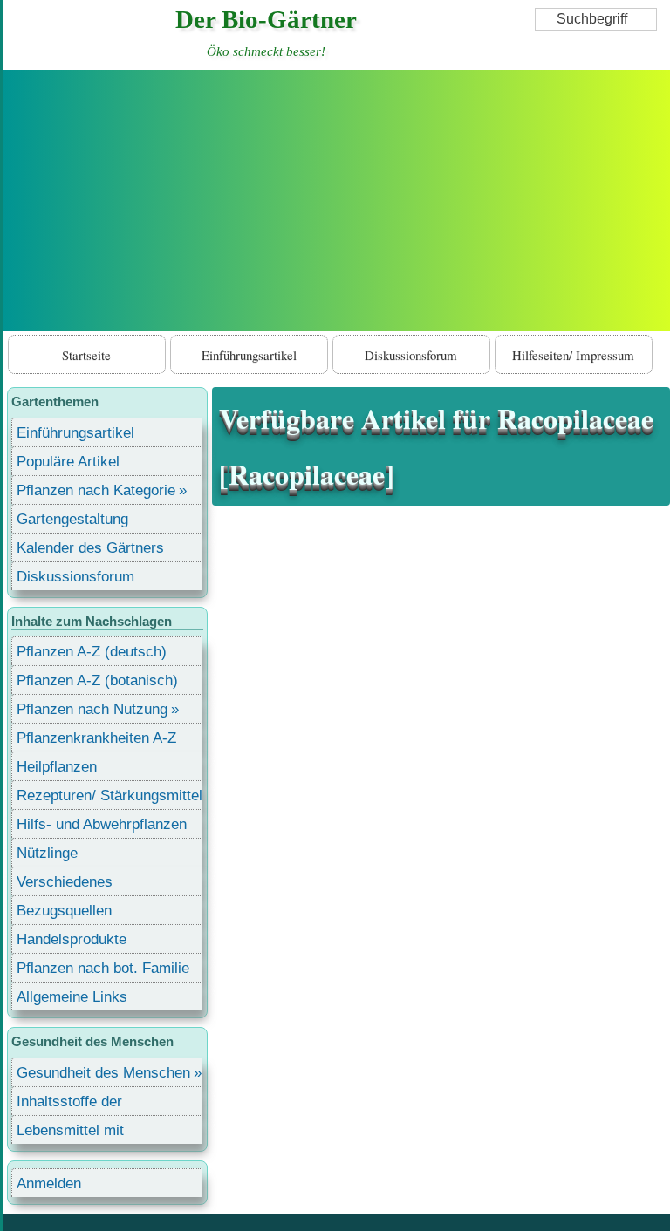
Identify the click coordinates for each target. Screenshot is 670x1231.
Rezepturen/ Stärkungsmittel (109, 795)
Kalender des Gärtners (90, 548)
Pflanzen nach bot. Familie (103, 968)
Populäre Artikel (68, 461)
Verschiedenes (65, 882)
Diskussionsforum (411, 355)
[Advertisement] (336, 200)
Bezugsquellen (64, 910)
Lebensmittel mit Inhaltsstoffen (70, 1133)
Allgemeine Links (72, 997)
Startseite (86, 355)
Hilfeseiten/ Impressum (573, 355)
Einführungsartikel (249, 355)
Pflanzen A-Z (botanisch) (97, 680)
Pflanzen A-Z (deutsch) (92, 651)
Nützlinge (47, 853)
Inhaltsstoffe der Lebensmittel (69, 1104)
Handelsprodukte (71, 939)
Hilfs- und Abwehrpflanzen (102, 824)
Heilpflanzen (57, 766)
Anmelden (49, 1183)
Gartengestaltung (72, 519)
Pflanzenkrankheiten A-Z (96, 738)
